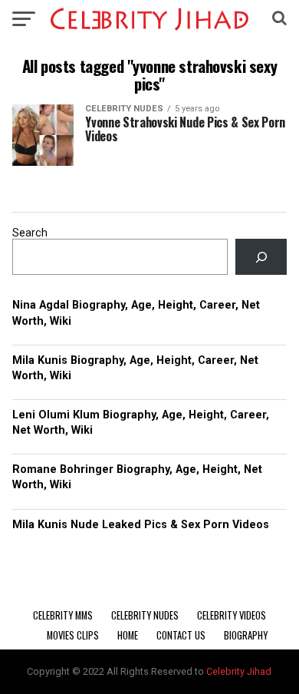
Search (30, 233)
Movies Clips (73, 635)
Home (127, 635)
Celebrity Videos (231, 615)
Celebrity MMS (63, 615)
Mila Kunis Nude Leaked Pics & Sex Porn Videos (140, 524)
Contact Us (180, 635)
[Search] (260, 257)
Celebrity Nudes (145, 615)
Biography (246, 635)
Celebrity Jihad (238, 671)
